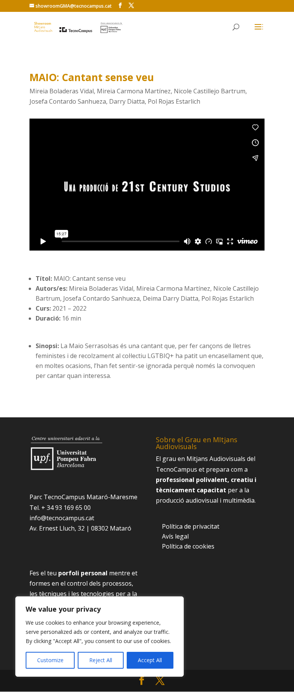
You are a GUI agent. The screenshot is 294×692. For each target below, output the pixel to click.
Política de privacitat (190, 526)
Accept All (150, 660)
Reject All (100, 660)
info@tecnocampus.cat (61, 518)
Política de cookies (188, 546)
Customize (50, 660)
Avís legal (175, 536)
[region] (99, 636)
